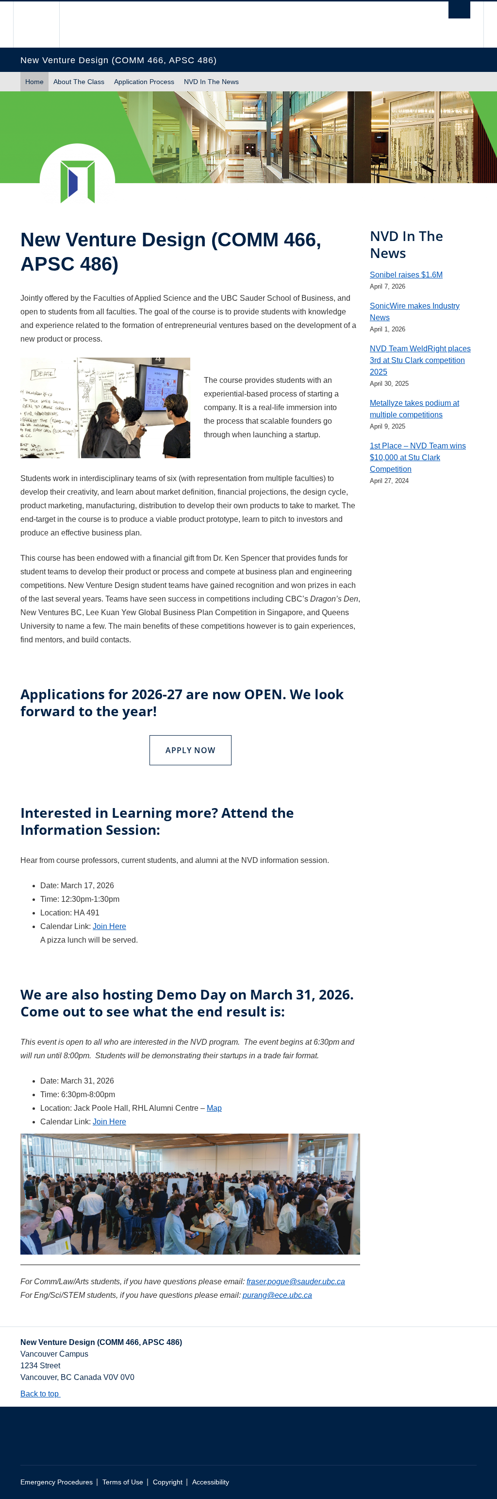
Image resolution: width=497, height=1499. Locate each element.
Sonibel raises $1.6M (406, 275)
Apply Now (190, 750)
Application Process (144, 82)
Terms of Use (122, 1482)
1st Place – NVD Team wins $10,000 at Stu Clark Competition (418, 457)
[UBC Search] (459, 9)
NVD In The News (211, 82)
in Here (113, 1122)
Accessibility (210, 1482)
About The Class (78, 82)
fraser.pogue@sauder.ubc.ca (296, 1281)
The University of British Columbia (43, 24)
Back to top (40, 1394)
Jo (97, 1122)
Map (214, 1108)
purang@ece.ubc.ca (277, 1295)
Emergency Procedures (56, 1482)
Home (34, 82)
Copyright (167, 1482)
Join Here (109, 926)
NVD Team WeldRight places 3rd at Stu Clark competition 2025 (420, 360)
